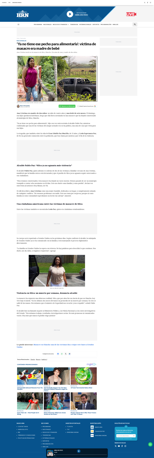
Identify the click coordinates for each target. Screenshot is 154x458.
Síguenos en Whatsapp (68, 106)
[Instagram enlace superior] (150, 2)
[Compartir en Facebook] (58, 353)
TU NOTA (4, 2)
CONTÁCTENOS (23, 426)
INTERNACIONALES (85, 24)
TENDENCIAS (74, 24)
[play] (79, 451)
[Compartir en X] (65, 353)
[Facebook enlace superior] (147, 2)
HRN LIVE (115, 24)
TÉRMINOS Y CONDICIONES (26, 435)
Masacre (38, 359)
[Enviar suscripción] (134, 435)
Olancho (32, 359)
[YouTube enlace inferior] (119, 446)
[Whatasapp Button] (150, 444)
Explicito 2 (44, 359)
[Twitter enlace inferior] (116, 446)
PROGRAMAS (38, 24)
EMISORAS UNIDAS (16, 2)
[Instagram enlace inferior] (125, 446)
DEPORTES (96, 24)
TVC (9, 2)
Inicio (18, 38)
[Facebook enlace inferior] (122, 446)
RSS (19, 432)
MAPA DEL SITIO (23, 429)
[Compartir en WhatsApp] (61, 353)
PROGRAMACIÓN (106, 24)
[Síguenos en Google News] (69, 353)
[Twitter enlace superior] (144, 2)
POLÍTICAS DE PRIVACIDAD (26, 438)
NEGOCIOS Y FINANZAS (60, 24)
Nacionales (23, 38)
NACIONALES (47, 24)
